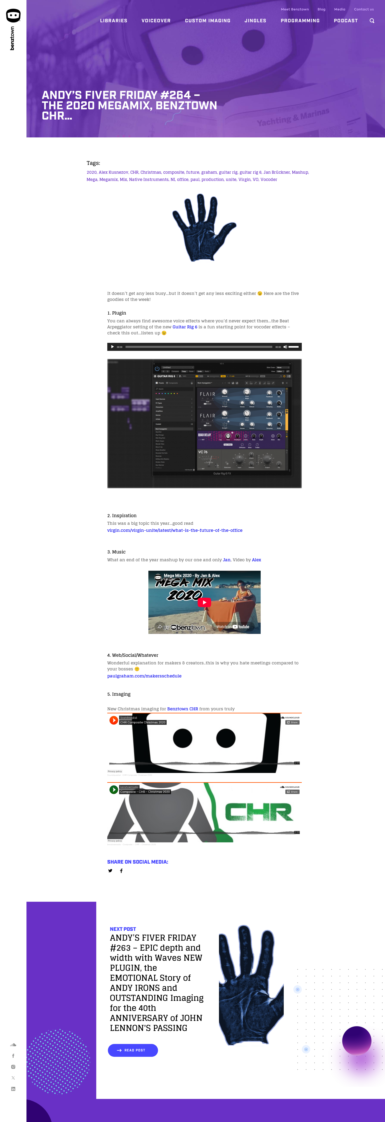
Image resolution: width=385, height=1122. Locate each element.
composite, (174, 172)
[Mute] (285, 347)
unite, (231, 179)
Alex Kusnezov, (114, 172)
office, (183, 179)
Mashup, (300, 172)
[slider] (294, 346)
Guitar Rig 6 (185, 327)
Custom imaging (208, 21)
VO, (256, 179)
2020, (92, 172)
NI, (173, 179)
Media (339, 9)
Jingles (255, 21)
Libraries (114, 21)
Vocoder (268, 179)
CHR (193, 709)
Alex (256, 560)
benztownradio (114, 844)
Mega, (92, 179)
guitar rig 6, (251, 172)
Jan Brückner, (277, 172)
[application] (204, 347)
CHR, (134, 172)
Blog (322, 9)
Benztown (177, 709)
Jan (227, 560)
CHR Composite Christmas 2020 (137, 775)
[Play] (112, 347)
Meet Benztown (295, 9)
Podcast (346, 21)
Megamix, (109, 179)
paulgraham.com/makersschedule (144, 676)
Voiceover (156, 21)
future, (193, 172)
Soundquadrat (114, 775)
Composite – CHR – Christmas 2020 (139, 844)
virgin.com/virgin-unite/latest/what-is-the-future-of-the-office (174, 530)
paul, (195, 179)
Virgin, (244, 179)
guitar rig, (228, 172)
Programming (300, 21)
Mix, (124, 179)
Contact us (364, 9)
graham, (209, 172)
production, (213, 179)
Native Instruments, (149, 179)
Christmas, (151, 172)
